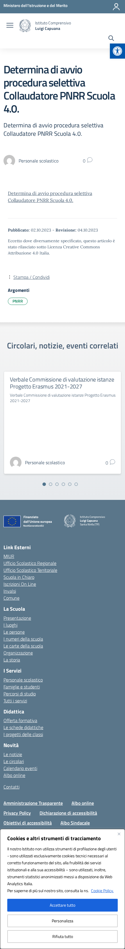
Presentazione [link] (17, 617)
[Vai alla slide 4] (63, 484)
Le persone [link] (14, 631)
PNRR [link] (17, 301)
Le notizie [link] (12, 754)
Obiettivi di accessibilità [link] (27, 822)
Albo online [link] (14, 775)
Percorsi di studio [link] (19, 693)
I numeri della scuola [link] (23, 638)
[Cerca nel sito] (111, 39)
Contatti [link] (11, 786)
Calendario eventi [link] (20, 768)
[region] (62, 889)
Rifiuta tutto (62, 936)
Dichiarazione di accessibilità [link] (68, 812)
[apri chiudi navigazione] (9, 25)
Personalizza (62, 921)
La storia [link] (11, 659)
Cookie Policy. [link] (102, 890)
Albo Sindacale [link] (75, 822)
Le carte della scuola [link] (23, 645)
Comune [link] (11, 597)
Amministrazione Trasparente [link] (33, 803)
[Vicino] (118, 833)
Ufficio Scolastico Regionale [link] (29, 563)
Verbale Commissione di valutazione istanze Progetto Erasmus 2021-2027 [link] (62, 383)
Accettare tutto (62, 905)
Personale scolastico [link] (23, 679)
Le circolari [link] (13, 761)
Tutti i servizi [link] (15, 700)
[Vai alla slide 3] (57, 484)
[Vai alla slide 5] (70, 484)
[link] (117, 51)
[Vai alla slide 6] (76, 484)
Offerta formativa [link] (20, 720)
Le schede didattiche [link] (23, 727)
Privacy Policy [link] (17, 812)
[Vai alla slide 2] (50, 484)
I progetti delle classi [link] (23, 734)
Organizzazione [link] (18, 652)
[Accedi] (116, 6)
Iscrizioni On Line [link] (19, 584)
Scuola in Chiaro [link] (18, 577)
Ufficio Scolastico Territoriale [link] (30, 570)
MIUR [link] (8, 556)
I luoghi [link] (10, 624)
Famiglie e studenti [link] (21, 686)
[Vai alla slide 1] (44, 484)
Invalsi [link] (9, 591)
